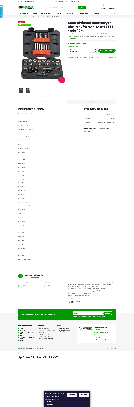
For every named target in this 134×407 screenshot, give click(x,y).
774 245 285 (99, 335)
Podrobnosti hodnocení (88, 33)
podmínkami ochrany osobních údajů (97, 316)
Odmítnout (71, 394)
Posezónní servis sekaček (63, 328)
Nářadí (88, 131)
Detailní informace (72, 38)
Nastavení (50, 404)
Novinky (21, 340)
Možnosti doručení (75, 46)
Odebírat (107, 313)
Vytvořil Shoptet (112, 348)
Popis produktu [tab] (43, 101)
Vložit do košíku (108, 50)
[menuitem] (24, 13)
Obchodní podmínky (29, 1)
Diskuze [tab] (91, 101)
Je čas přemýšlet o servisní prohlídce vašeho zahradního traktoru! (64, 332)
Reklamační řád (23, 335)
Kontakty (20, 1)
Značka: (112, 57)
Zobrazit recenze (35, 277)
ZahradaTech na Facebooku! (104, 340)
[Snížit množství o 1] (95, 51)
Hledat (82, 7)
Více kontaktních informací (46, 338)
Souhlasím (84, 394)
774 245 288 (99, 337)
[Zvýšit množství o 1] (95, 50)
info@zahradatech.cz (102, 332)
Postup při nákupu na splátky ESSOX (27, 338)
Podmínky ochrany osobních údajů (27, 333)
